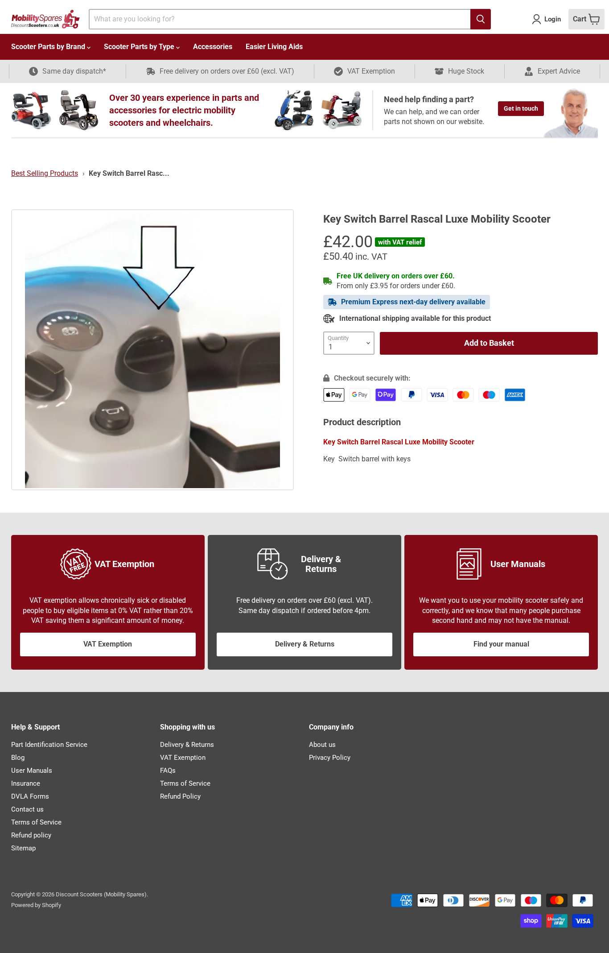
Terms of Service (36, 822)
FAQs (168, 771)
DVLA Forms (30, 796)
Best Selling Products (44, 173)
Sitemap (23, 848)
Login (552, 19)
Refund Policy (180, 796)
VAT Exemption (107, 644)
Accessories (212, 46)
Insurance (25, 783)
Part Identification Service (49, 745)
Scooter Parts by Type (140, 46)
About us (322, 745)
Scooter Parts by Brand (49, 46)
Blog (18, 758)
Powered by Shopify (36, 905)
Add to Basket (489, 343)
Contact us (27, 809)
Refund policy (31, 835)
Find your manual (501, 644)
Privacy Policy (329, 758)
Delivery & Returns (304, 644)
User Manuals (31, 771)
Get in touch (521, 108)
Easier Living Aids (274, 46)
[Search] (480, 19)
